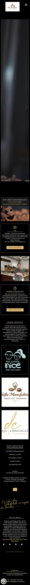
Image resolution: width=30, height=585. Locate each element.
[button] (26, 5)
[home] (9, 5)
